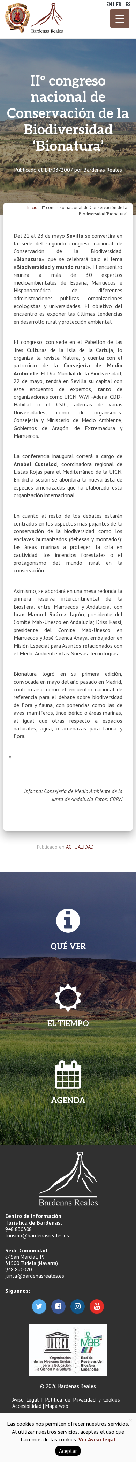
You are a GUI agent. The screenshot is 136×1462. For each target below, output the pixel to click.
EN (109, 4)
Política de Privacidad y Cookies (82, 1399)
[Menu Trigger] (119, 18)
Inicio (32, 208)
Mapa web (56, 1406)
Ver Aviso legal (96, 1439)
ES (128, 4)
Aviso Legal (25, 1399)
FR (118, 4)
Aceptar (68, 1450)
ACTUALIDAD (80, 847)
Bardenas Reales (102, 169)
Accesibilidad (26, 1406)
